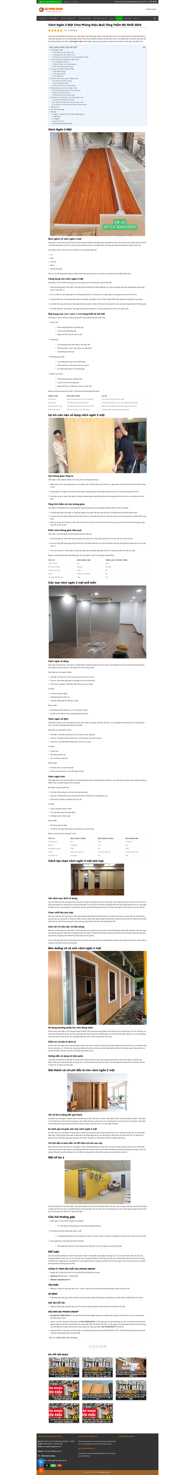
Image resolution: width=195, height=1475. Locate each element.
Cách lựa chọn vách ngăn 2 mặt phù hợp (64, 78)
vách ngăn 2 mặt (73, 313)
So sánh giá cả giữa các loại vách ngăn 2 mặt (68, 102)
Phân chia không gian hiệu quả (63, 66)
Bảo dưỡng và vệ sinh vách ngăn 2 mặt (64, 88)
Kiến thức (67, 2)
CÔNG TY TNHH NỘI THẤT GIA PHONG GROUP (68, 114)
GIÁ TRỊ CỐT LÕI (58, 121)
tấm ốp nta (63, 1461)
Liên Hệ (75, 2)
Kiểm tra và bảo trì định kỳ (62, 93)
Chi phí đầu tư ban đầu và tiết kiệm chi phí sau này (69, 104)
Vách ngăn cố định (59, 74)
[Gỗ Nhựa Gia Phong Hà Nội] (51, 9)
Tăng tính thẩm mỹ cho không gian (64, 64)
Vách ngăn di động (59, 71)
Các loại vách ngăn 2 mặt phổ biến (62, 69)
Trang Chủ (43, 18)
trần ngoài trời (53, 1461)
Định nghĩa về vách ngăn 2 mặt (63, 52)
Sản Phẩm (53, 18)
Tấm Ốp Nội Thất (85, 18)
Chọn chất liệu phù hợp (60, 83)
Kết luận (53, 112)
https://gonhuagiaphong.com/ (51, 2)
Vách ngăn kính (58, 76)
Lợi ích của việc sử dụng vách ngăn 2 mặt (65, 59)
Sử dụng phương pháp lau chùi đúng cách (67, 90)
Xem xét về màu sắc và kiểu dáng (64, 85)
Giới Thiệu (127, 18)
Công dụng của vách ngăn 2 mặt (64, 55)
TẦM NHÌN (56, 117)
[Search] (155, 18)
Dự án (112, 18)
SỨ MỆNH (56, 119)
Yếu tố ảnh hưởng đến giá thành (63, 100)
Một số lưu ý (55, 107)
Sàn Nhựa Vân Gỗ (100, 18)
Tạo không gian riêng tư (61, 62)
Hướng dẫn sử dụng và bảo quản (64, 95)
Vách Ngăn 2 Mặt (57, 50)
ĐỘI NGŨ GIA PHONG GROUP (62, 124)
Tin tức (119, 18)
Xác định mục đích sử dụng (62, 81)
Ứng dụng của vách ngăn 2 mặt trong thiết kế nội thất (70, 57)
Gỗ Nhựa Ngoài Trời (68, 18)
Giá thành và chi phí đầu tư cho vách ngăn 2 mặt (67, 97)
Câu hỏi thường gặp (57, 109)
